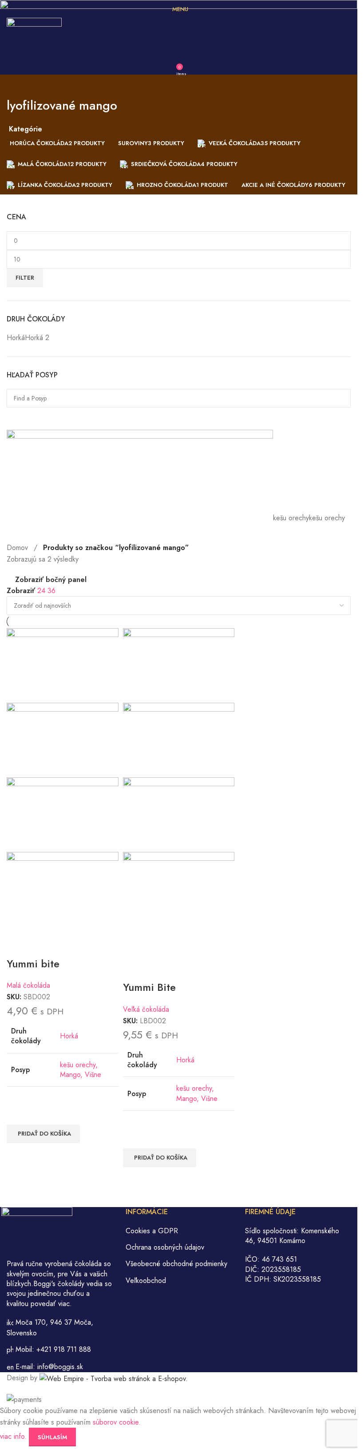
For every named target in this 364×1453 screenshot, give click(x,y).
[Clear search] (18, 419)
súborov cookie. (117, 1422)
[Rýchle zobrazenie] (18, 1154)
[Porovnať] (18, 945)
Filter (25, 277)
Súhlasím (52, 1437)
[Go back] (18, 86)
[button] (43, 1133)
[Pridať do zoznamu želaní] (18, 1113)
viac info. (14, 1436)
